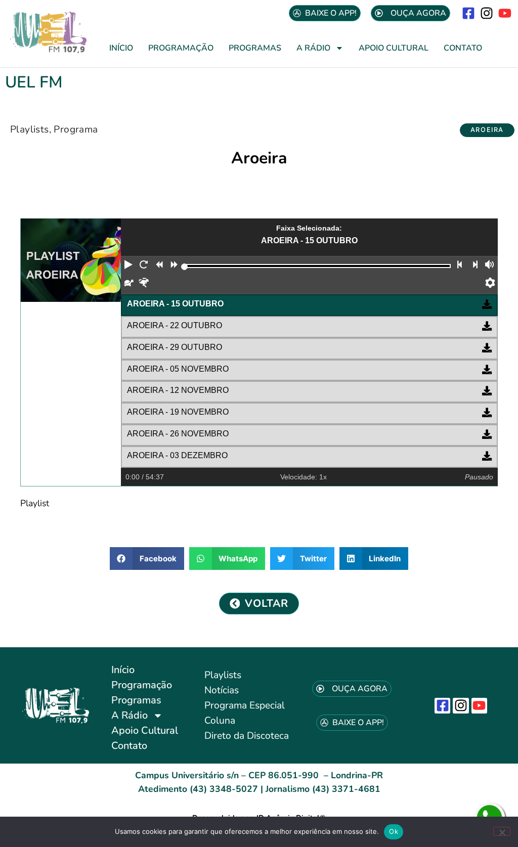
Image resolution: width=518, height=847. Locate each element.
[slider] (184, 266)
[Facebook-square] (468, 13)
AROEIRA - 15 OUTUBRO (175, 303)
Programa (76, 129)
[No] (501, 831)
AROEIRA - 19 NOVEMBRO (178, 412)
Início (121, 48)
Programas (255, 48)
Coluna (219, 720)
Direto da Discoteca (246, 735)
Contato (463, 48)
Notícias (221, 690)
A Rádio (313, 48)
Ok (393, 831)
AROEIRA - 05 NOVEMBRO (178, 369)
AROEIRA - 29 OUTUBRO (174, 347)
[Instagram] (487, 13)
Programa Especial (244, 705)
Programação (180, 48)
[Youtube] (505, 13)
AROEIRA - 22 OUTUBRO (174, 325)
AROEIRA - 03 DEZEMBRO (177, 455)
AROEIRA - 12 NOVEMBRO (178, 390)
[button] (487, 130)
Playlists (29, 129)
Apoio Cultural (393, 48)
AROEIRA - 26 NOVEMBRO (178, 433)
